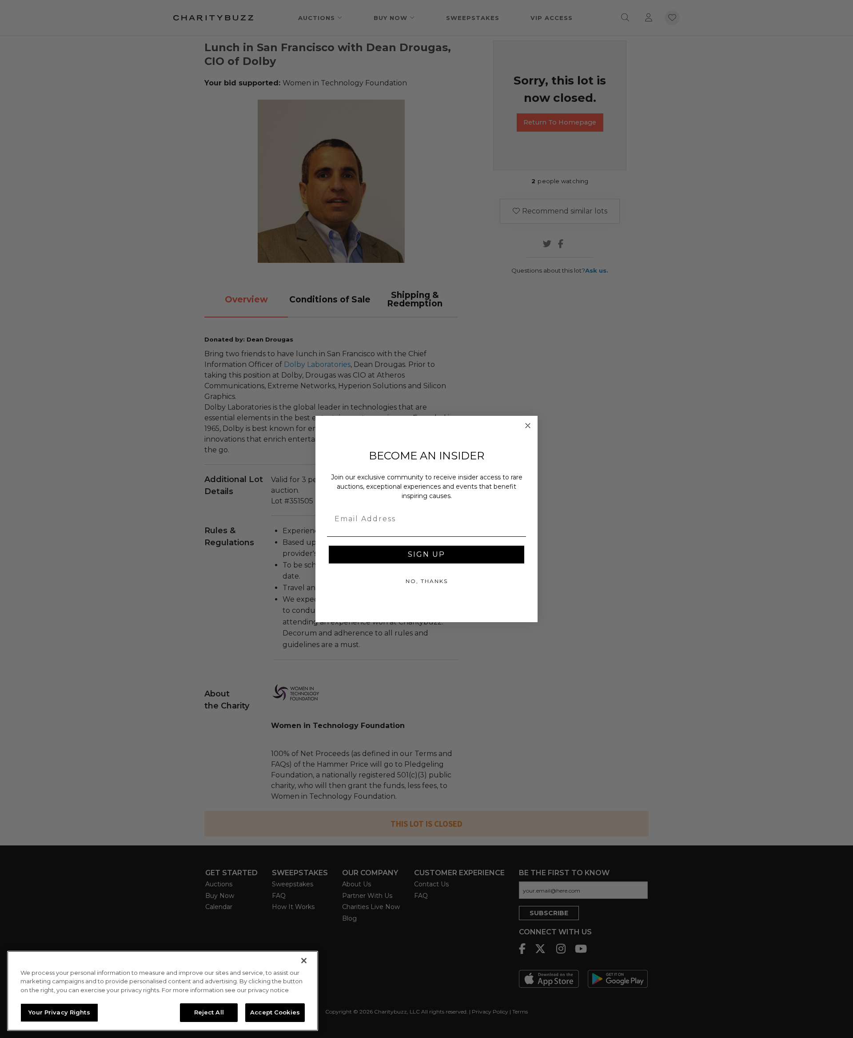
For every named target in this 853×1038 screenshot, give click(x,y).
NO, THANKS (427, 581)
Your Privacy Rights (59, 1012)
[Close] (304, 960)
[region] (162, 991)
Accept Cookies (275, 1012)
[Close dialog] (527, 425)
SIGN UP (426, 554)
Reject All (209, 1012)
